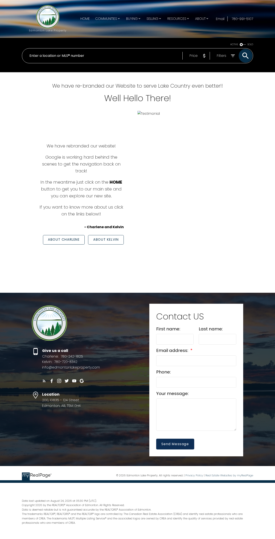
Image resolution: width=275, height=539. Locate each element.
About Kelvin (106, 240)
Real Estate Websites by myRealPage (229, 475)
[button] (64, 240)
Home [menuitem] (85, 18)
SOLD (250, 44)
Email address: (172, 350)
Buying (132, 18)
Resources (176, 18)
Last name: (211, 329)
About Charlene (63, 240)
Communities (106, 18)
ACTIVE (234, 44)
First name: (168, 329)
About (200, 18)
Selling (152, 18)
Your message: (172, 393)
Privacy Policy (194, 475)
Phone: (163, 372)
